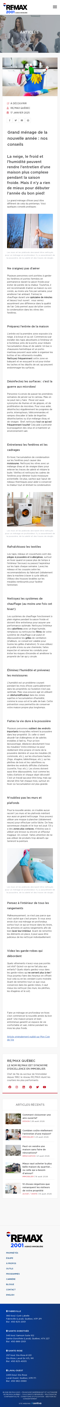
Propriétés (12, 1253)
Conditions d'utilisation (32, 1396)
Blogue (10, 1284)
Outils (9, 1269)
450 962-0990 (19, 1381)
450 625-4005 (19, 1361)
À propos (11, 1263)
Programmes (13, 1274)
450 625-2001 (18, 1322)
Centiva (36, 1403)
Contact (11, 1290)
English (10, 1295)
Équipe (9, 1258)
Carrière (11, 1279)
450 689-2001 (18, 1342)
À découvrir (18, 103)
